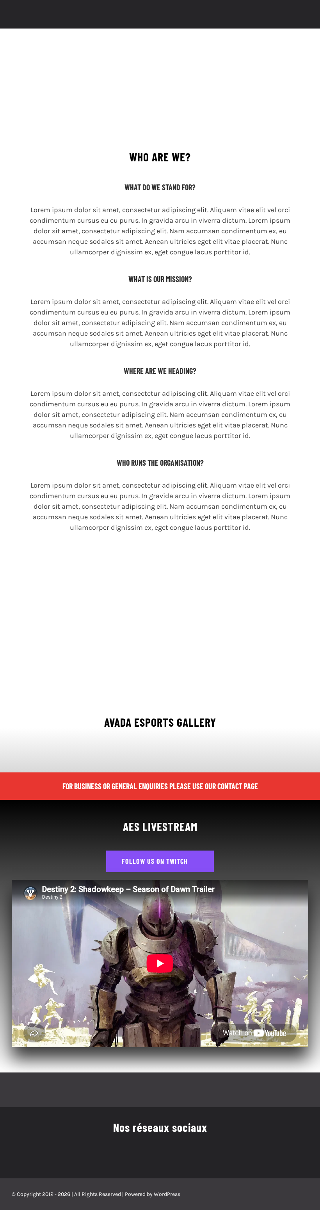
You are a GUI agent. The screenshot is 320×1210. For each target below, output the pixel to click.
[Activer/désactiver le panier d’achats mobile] (291, 17)
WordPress (167, 1194)
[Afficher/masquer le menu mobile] (305, 17)
